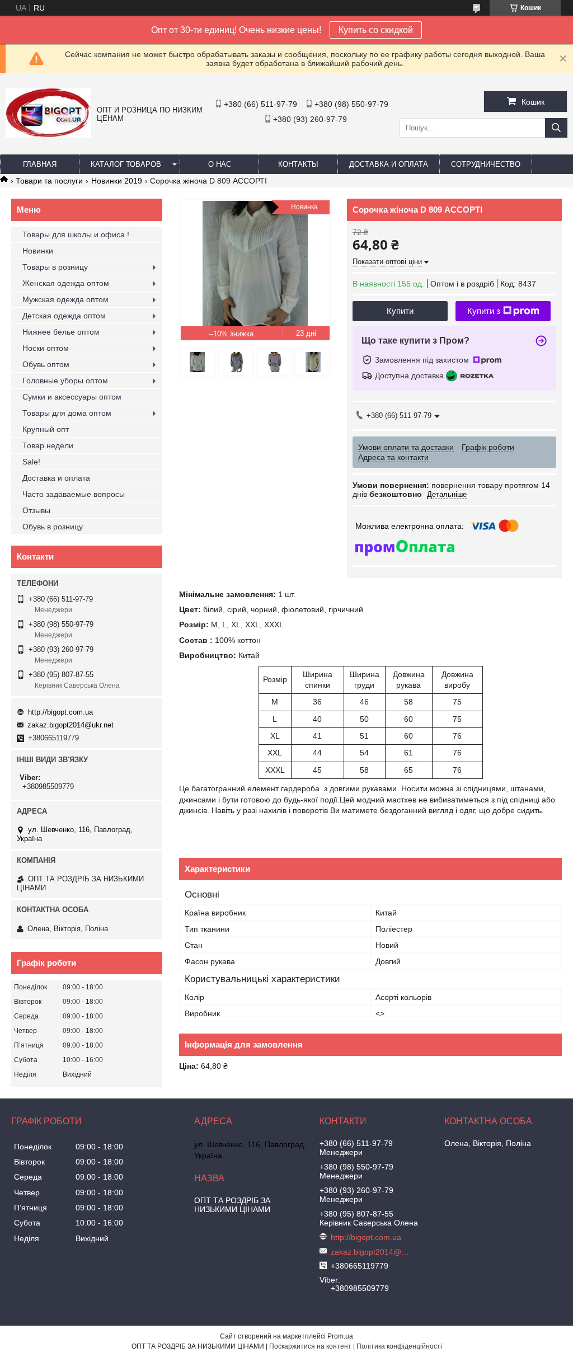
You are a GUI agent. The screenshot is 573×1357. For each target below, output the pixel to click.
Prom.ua (340, 1336)
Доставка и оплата (388, 164)
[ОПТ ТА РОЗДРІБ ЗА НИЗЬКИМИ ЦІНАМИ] (48, 134)
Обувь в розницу (52, 526)
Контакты (298, 164)
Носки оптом (45, 348)
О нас (219, 164)
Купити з (483, 311)
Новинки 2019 (116, 180)
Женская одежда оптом (65, 283)
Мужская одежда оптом (65, 299)
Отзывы (36, 510)
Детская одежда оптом (64, 315)
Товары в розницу (55, 266)
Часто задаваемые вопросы (73, 494)
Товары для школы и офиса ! (75, 234)
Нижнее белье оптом (61, 331)
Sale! (31, 461)
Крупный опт (45, 429)
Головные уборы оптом (65, 380)
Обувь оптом (45, 364)
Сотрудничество (485, 164)
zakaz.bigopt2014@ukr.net (70, 725)
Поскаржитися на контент (310, 1346)
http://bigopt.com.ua (60, 712)
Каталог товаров (126, 164)
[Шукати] (556, 128)
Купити (400, 311)
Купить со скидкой (376, 30)
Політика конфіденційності (399, 1346)
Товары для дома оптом (66, 412)
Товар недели (47, 445)
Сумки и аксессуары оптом (71, 396)
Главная (40, 164)
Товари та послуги (49, 180)
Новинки (37, 250)
